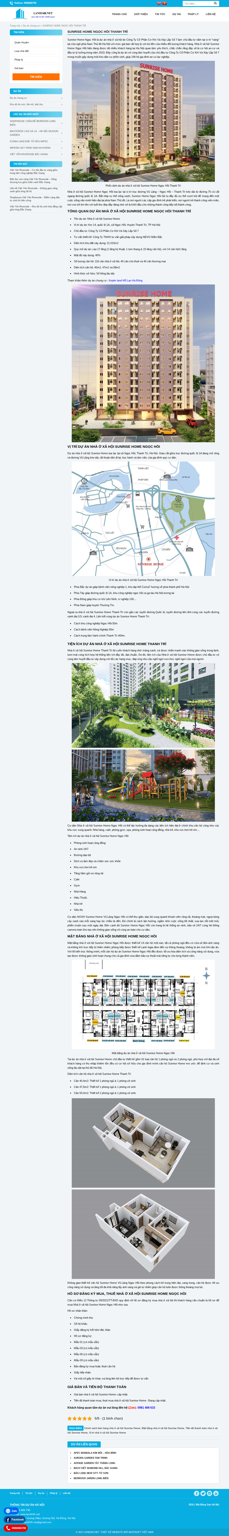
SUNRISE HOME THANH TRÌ (143, 644)
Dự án (176, 14)
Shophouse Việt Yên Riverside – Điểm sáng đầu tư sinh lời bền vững (35, 199)
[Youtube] (216, 1493)
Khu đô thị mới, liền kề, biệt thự (26, 104)
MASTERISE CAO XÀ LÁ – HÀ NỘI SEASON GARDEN (34, 133)
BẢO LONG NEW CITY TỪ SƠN (91, 1473)
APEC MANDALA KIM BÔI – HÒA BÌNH (95, 1453)
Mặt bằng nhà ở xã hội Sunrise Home (163, 1428)
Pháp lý (193, 14)
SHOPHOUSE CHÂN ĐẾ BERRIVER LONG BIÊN (33, 123)
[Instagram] (209, 1493)
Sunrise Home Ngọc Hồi (82, 39)
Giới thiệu (141, 14)
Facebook (18, 1519)
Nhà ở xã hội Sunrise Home (103, 218)
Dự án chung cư (31, 25)
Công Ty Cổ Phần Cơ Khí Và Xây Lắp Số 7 (113, 230)
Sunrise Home (99, 453)
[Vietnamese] (164, 3)
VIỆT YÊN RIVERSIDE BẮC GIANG (29, 154)
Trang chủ (119, 14)
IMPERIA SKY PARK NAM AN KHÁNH (30, 148)
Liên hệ (211, 14)
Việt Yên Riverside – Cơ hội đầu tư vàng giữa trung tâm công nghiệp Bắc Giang (33, 171)
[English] (159, 3)
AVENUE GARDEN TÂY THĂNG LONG (94, 1463)
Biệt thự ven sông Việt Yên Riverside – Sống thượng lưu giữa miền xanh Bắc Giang (33, 181)
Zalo (14, 1510)
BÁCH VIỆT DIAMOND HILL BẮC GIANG (96, 1468)
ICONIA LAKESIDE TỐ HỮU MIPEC (29, 141)
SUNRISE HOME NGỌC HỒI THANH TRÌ (158, 211)
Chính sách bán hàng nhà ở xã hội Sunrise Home (112, 1428)
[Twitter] (203, 1493)
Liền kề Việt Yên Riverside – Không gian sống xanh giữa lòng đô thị (33, 190)
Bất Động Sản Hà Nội (207, 1504)
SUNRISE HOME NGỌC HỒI (137, 446)
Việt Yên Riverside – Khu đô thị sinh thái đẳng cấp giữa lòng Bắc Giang (36, 208)
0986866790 (19, 1528)
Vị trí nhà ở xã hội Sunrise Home (107, 1432)
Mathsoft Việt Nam (141, 1532)
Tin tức (160, 14)
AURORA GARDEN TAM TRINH (90, 1458)
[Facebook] (196, 1493)
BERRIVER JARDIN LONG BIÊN (91, 1478)
